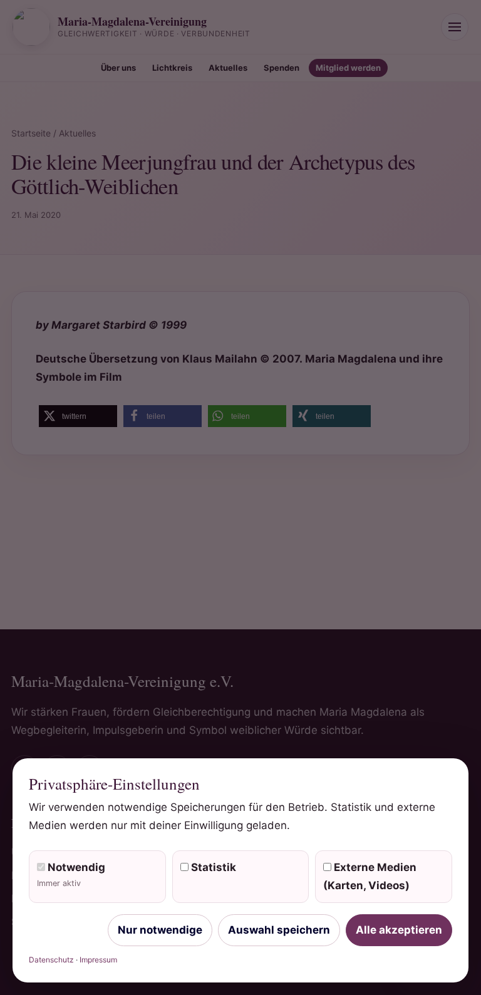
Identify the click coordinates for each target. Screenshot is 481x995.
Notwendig (71, 874)
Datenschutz (51, 959)
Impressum (98, 959)
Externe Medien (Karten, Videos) (369, 876)
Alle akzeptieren (399, 930)
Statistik (212, 867)
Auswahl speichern (279, 930)
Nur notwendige (160, 930)
